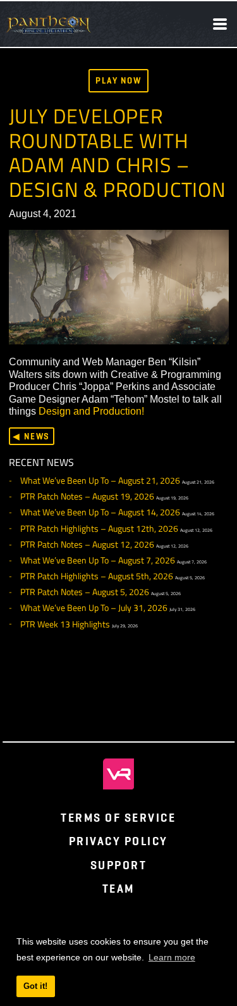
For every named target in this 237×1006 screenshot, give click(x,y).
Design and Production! (91, 411)
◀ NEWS (31, 436)
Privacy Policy (118, 841)
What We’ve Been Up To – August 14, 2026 (100, 512)
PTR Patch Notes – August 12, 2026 (87, 544)
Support (118, 865)
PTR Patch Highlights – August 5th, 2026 (96, 576)
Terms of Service (118, 817)
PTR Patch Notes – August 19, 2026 (87, 496)
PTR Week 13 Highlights (65, 624)
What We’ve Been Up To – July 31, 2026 (93, 607)
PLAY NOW (118, 80)
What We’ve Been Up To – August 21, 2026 (100, 480)
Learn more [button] (172, 957)
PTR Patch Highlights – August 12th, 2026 (99, 528)
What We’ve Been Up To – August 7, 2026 (97, 560)
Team (118, 888)
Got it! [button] (35, 986)
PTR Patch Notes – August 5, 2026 (84, 592)
